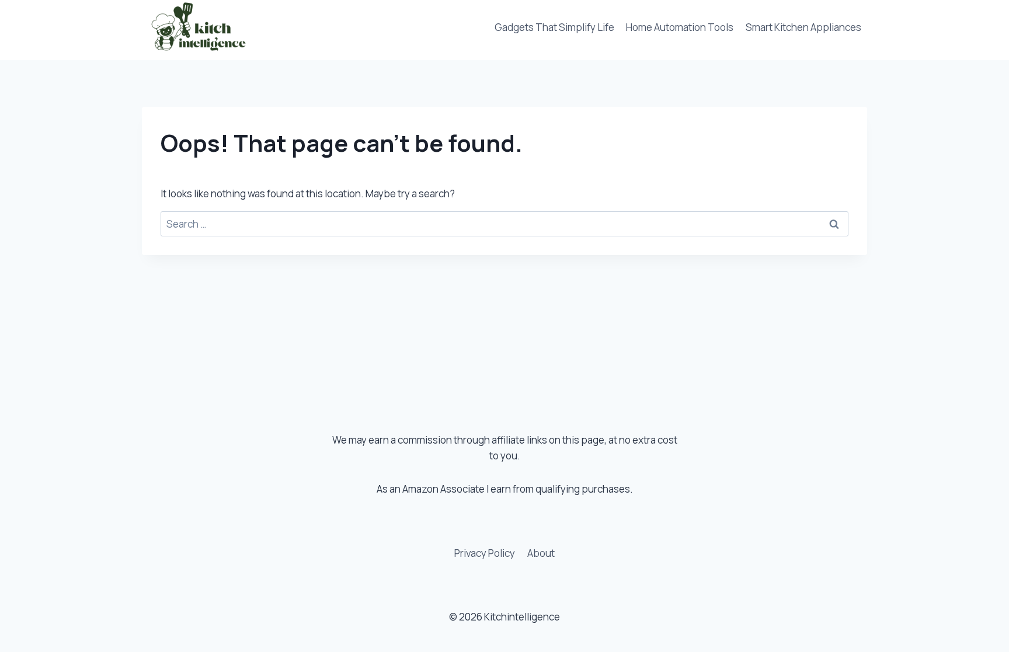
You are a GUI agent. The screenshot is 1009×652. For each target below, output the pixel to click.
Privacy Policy (484, 553)
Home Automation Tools (679, 27)
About (541, 553)
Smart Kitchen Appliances (803, 27)
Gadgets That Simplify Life (554, 27)
